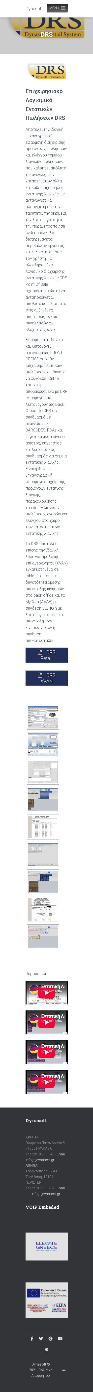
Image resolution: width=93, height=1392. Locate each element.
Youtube (60, 1339)
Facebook (32, 1339)
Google (50, 1339)
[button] (54, 8)
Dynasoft (39, 1364)
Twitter (40, 1339)
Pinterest (47, 1350)
